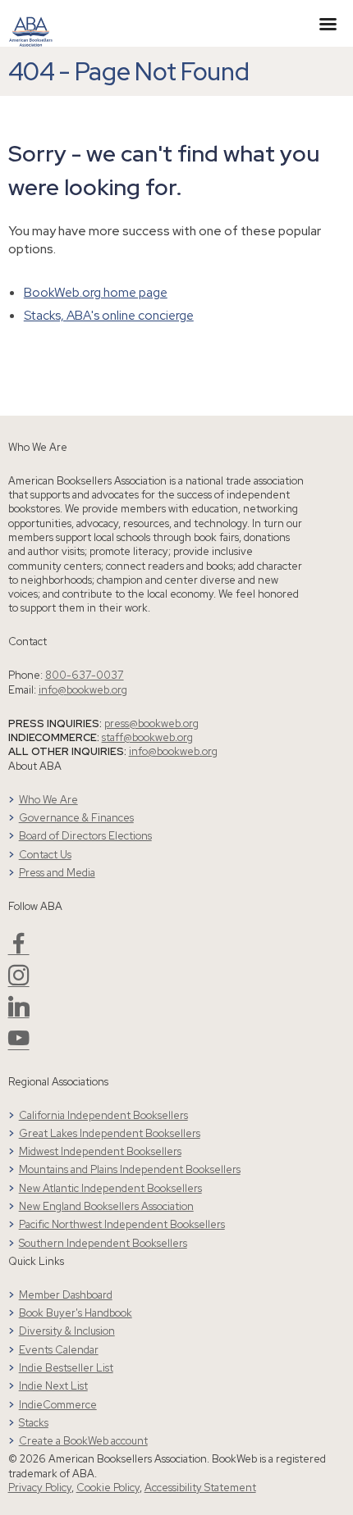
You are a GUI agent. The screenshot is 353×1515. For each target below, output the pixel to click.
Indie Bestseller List (66, 1368)
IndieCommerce (58, 1405)
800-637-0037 (84, 675)
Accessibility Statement (200, 1488)
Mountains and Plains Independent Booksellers (130, 1169)
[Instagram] (19, 982)
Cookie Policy (108, 1488)
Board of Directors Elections (85, 836)
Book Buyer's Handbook (75, 1313)
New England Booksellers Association (106, 1206)
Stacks (33, 1423)
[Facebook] (19, 950)
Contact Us (45, 855)
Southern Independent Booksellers (103, 1243)
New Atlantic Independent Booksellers (110, 1188)
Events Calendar (59, 1350)
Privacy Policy (39, 1488)
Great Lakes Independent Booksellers (109, 1133)
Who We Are (48, 800)
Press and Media (57, 873)
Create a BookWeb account (83, 1441)
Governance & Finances (76, 818)
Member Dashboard (65, 1295)
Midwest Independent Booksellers (100, 1151)
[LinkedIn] (19, 1013)
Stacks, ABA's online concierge (109, 315)
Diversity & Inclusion (67, 1331)
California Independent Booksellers (103, 1115)
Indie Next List (53, 1386)
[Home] (30, 22)
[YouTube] (19, 1045)
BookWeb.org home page (95, 292)
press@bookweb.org (151, 723)
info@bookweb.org (83, 690)
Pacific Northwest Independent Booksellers (122, 1224)
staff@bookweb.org (147, 737)
